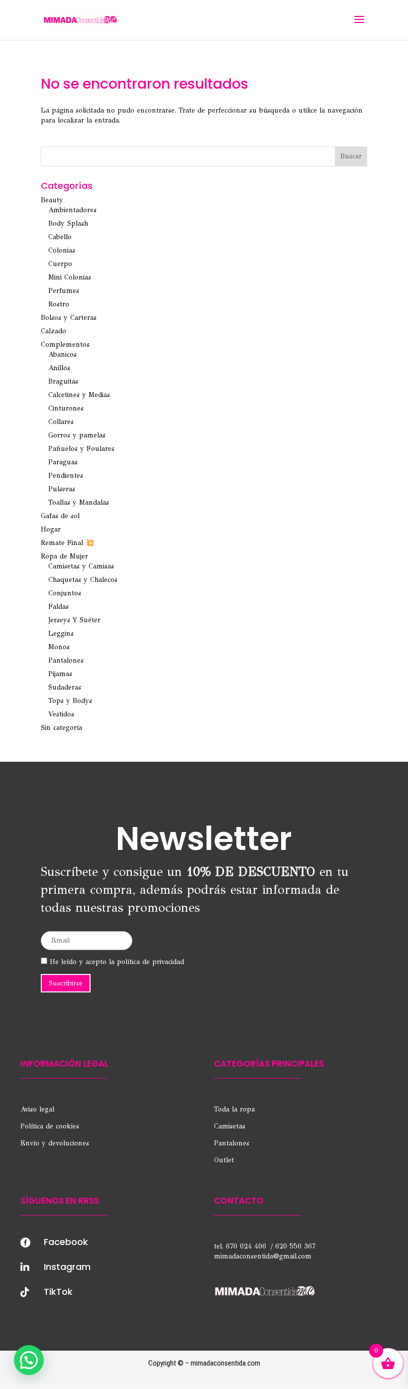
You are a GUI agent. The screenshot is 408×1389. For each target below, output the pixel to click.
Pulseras (61, 489)
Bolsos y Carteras (69, 317)
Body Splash (68, 223)
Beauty (52, 200)
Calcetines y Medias (79, 395)
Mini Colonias (69, 277)
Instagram (67, 1266)
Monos (59, 647)
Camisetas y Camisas (81, 566)
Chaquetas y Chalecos (82, 579)
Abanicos (62, 354)
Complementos (65, 344)
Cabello (60, 237)
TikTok (58, 1291)
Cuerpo (60, 264)
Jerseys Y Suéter (74, 620)
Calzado (53, 331)
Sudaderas (64, 687)
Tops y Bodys (70, 700)
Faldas (58, 606)
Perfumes (63, 290)
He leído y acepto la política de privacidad (115, 962)
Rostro (58, 304)
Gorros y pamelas (76, 435)
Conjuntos (64, 593)
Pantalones (66, 660)
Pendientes (65, 475)
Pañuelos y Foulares (81, 448)
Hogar (51, 529)
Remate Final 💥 (67, 543)
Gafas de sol (60, 516)
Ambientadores (72, 210)
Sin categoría (61, 727)
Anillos (59, 368)
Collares (61, 421)
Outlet (224, 1160)
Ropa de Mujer (64, 556)
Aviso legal (37, 1109)
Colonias (61, 250)
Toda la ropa (234, 1109)
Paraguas (63, 462)
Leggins (61, 633)
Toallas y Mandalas (78, 502)
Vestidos (61, 714)
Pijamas (60, 674)
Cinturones (66, 408)
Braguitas (63, 381)
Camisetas (229, 1126)
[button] (29, 1360)
